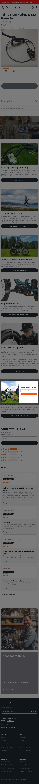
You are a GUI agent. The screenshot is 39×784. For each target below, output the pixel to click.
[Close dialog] (37, 382)
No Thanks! (28, 397)
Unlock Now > (28, 394)
